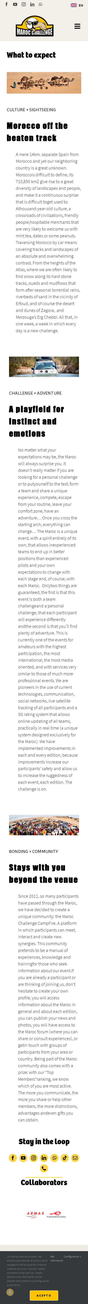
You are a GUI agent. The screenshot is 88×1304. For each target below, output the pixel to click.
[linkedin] (44, 1158)
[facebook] (13, 1158)
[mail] (75, 1158)
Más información (56, 1258)
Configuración (71, 1256)
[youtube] (23, 1158)
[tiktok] (65, 1158)
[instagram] (34, 1158)
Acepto (44, 1295)
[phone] (44, 1168)
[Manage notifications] (10, 1292)
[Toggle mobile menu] (77, 26)
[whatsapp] (54, 1158)
